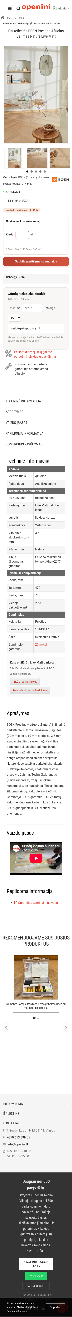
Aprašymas (14, 412)
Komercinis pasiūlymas (24, 444)
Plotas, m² (14, 308)
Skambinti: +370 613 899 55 (36, 1264)
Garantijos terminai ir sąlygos (38, 903)
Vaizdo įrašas (16, 423)
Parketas (11, 18)
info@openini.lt (17, 1144)
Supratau (55, 1307)
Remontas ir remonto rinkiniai (29, 690)
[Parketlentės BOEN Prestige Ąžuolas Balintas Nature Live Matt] (36, 94)
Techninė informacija (23, 401)
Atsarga (50, 308)
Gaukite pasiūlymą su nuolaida (36, 261)
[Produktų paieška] (18, 9)
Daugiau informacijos (18, 1311)
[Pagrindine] (2, 18)
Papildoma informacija (24, 433)
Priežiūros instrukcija (24, 681)
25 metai (41, 644)
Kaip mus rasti (36, 1286)
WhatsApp (36, 1275)
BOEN (21, 18)
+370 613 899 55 (18, 1137)
